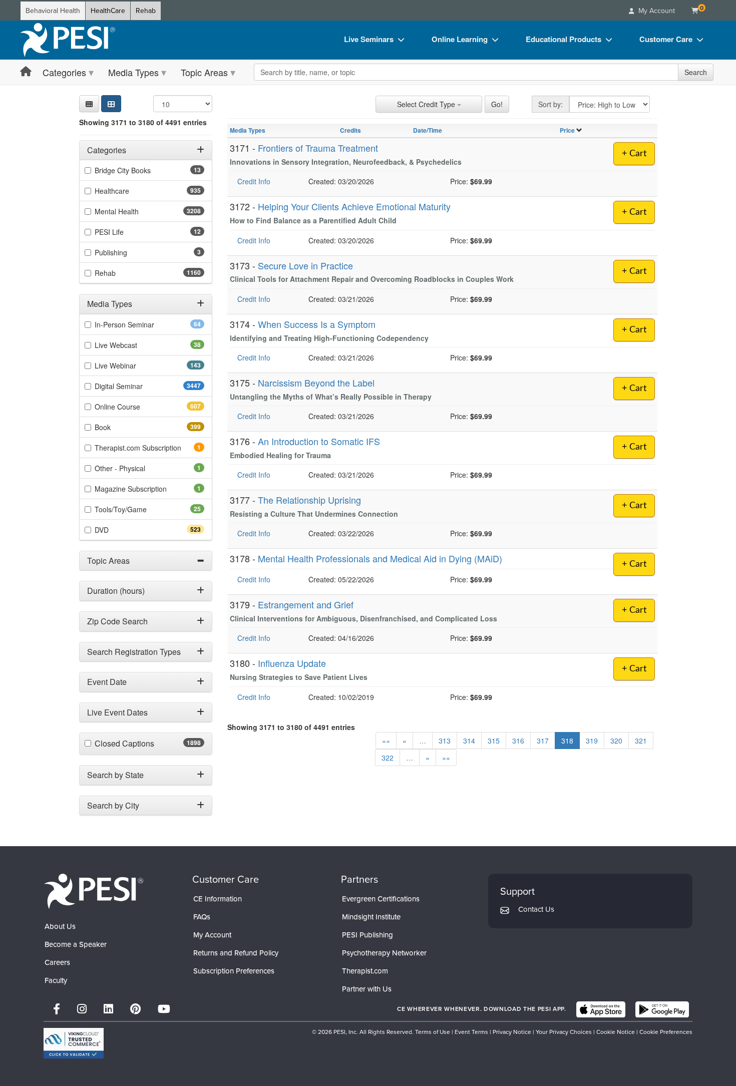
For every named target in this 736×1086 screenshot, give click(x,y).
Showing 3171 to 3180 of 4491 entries (143, 122)
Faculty (56, 980)
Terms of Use (432, 1031)
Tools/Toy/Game (136, 509)
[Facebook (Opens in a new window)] (57, 1009)
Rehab (146, 11)
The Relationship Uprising (309, 499)
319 (592, 741)
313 (445, 741)
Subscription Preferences (233, 970)
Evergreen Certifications (381, 898)
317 (543, 741)
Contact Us (536, 909)
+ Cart (634, 153)
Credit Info (253, 181)
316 (518, 741)
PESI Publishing (367, 934)
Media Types (133, 72)
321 (641, 741)
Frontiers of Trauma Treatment (318, 147)
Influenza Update (292, 662)
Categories (64, 72)
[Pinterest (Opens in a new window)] (135, 1009)
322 (388, 758)
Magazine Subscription (144, 489)
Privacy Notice (512, 1031)
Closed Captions (146, 744)
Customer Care (665, 39)
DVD (119, 530)
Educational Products (563, 39)
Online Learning (460, 39)
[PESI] (94, 891)
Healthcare (130, 191)
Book (120, 427)
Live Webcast (132, 345)
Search (695, 72)
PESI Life (125, 232)
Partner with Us (367, 988)
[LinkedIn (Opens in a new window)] (108, 1009)
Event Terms (471, 1031)
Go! (497, 104)
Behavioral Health (53, 11)
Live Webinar (133, 365)
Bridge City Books (138, 171)
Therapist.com (365, 970)
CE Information (217, 898)
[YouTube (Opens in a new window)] (164, 1009)
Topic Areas (204, 72)
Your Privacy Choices (564, 1031)
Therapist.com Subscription (149, 448)
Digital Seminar (138, 386)
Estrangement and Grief (305, 604)
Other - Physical (134, 468)
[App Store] (600, 1009)
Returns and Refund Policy (235, 952)
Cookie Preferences (665, 1031)
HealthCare (108, 11)
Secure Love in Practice (305, 265)
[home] (67, 40)
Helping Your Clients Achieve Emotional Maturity (354, 206)
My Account (212, 934)
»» (446, 758)
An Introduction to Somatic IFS (319, 441)
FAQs (201, 916)
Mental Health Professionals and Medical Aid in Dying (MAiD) (380, 558)
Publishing (125, 253)
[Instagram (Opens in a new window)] (82, 1009)
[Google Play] (662, 1009)
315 (494, 741)
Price (567, 130)
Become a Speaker (76, 944)
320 (616, 741)
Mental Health (136, 212)
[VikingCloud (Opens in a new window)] (74, 1043)
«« (386, 741)
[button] (89, 103)
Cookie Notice (615, 1031)
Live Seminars (369, 39)
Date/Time (427, 130)
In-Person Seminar (140, 324)
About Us (60, 926)
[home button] (26, 72)
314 (469, 741)
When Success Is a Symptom (317, 323)
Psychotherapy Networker (384, 952)
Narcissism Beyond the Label (316, 382)
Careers (57, 962)
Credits (350, 130)
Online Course (135, 407)
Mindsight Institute (371, 916)
